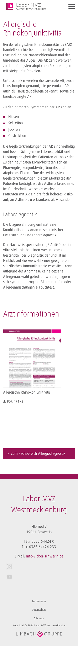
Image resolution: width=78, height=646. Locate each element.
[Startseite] (30, 6)
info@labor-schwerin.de (44, 556)
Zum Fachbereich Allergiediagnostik (38, 453)
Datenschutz (39, 610)
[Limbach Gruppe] (39, 634)
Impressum (39, 601)
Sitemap (39, 618)
